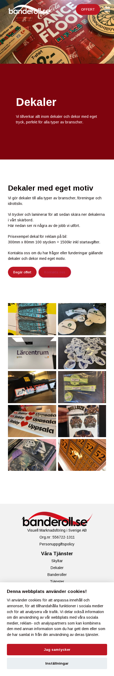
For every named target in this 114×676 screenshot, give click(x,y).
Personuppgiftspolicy (57, 544)
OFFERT (88, 9)
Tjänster (57, 581)
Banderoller (57, 574)
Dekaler (57, 568)
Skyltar (57, 561)
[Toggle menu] (107, 9)
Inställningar (57, 663)
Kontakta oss (54, 272)
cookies (34, 600)
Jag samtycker (57, 650)
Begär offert (22, 272)
